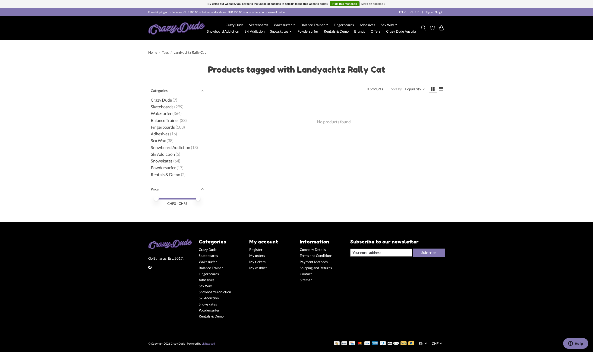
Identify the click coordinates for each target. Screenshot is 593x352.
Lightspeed (208, 343)
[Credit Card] (352, 343)
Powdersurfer (307, 31)
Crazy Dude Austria (401, 31)
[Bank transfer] (344, 343)
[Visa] (367, 343)
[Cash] (337, 343)
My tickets (257, 262)
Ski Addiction (255, 31)
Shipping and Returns (316, 268)
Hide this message (344, 4)
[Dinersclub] (383, 343)
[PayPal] (404, 343)
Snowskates (162, 161)
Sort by (396, 89)
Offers (376, 31)
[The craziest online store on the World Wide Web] (176, 28)
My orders (257, 256)
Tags (165, 52)
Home (152, 52)
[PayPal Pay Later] (411, 343)
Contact (306, 274)
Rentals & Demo (336, 31)
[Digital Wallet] (393, 343)
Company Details (313, 250)
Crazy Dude (234, 25)
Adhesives (367, 25)
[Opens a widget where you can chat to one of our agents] (575, 344)
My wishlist (258, 268)
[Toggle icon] (423, 28)
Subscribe (428, 253)
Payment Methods (314, 262)
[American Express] (375, 343)
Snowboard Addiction (223, 31)
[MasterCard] (360, 343)
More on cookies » (373, 4)
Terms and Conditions (316, 256)
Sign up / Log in (434, 12)
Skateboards (258, 25)
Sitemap (306, 280)
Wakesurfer (161, 113)
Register (255, 250)
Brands (359, 31)
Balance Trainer (165, 120)
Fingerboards (344, 25)
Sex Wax (158, 140)
